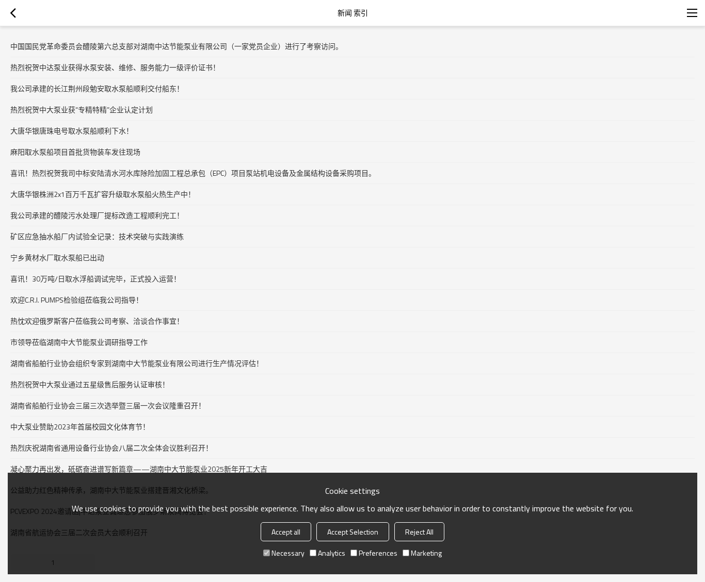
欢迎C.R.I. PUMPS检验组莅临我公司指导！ (76, 299)
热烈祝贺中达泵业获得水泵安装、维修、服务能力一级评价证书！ (115, 67)
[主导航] (692, 13)
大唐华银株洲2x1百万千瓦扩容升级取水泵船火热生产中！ (102, 194)
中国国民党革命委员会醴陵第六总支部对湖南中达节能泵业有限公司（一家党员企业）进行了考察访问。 (176, 46)
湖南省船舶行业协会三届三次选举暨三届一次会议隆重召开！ (107, 405)
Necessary (288, 552)
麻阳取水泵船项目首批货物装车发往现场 (75, 151)
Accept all (285, 531)
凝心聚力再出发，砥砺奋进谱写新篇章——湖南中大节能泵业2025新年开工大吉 (138, 468)
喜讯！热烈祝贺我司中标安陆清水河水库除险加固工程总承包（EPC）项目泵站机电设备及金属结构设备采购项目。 (193, 173)
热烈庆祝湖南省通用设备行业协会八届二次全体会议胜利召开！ (111, 447)
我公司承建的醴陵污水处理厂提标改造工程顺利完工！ (97, 215)
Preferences (378, 552)
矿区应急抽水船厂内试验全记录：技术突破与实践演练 (97, 236)
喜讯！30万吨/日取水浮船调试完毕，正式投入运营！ (95, 278)
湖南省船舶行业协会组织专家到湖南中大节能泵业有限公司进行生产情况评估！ (136, 363)
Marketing (426, 552)
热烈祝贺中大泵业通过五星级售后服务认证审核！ (89, 384)
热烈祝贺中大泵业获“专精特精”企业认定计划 (81, 109)
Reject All (419, 531)
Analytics (331, 552)
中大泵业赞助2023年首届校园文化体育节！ (80, 426)
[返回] (13, 13)
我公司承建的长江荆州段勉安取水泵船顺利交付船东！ (97, 88)
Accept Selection (352, 531)
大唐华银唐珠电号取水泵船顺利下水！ (71, 130)
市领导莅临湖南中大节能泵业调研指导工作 (79, 342)
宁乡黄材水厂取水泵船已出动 (57, 257)
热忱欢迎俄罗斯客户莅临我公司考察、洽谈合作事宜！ (97, 320)
